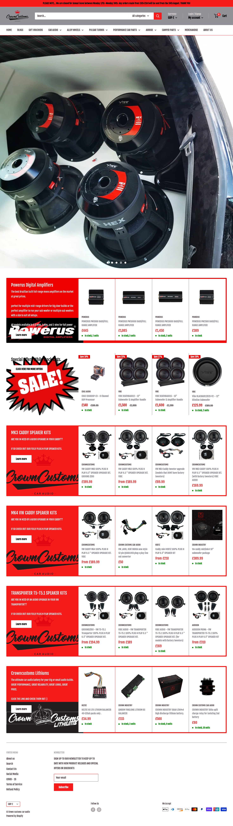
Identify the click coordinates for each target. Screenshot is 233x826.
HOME (9, 30)
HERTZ (157, 622)
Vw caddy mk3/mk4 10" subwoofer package (203, 628)
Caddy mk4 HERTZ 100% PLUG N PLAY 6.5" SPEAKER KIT (169, 628)
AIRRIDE (149, 30)
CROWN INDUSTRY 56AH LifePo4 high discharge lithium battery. (169, 789)
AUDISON (195, 703)
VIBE (120, 469)
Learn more (21, 412)
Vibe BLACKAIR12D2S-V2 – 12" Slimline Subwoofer (205, 475)
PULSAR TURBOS (96, 30)
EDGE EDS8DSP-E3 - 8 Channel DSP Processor (95, 475)
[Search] (158, 16)
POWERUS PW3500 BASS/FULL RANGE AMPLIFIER (95, 401)
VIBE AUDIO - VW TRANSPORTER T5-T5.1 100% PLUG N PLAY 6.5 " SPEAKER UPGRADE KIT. (133, 711)
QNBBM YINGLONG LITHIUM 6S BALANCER (131, 789)
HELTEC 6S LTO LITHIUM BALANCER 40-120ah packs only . (96, 789)
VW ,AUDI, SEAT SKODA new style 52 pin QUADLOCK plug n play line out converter (133, 630)
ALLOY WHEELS (73, 30)
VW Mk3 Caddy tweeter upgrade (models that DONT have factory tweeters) (169, 550)
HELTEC (84, 783)
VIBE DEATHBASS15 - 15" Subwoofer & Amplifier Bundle (169, 475)
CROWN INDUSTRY (199, 622)
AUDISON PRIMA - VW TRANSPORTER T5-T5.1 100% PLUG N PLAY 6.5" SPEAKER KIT (205, 711)
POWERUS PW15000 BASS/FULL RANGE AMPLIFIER (169, 401)
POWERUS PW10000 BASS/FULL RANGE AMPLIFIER (132, 401)
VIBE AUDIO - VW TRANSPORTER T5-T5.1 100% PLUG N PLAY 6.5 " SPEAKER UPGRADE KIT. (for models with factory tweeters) (170, 713)
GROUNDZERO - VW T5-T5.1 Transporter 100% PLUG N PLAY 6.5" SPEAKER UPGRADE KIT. (96, 711)
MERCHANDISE (191, 30)
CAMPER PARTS (169, 30)
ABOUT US (208, 30)
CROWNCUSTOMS (88, 542)
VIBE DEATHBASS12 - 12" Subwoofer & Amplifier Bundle (132, 475)
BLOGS (20, 30)
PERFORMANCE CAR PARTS (125, 30)
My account (194, 17)
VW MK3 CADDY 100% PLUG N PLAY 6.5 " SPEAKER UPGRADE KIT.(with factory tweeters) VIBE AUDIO (207, 552)
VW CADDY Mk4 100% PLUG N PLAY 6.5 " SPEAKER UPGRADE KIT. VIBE (96, 630)
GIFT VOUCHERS (36, 30)
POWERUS (85, 394)
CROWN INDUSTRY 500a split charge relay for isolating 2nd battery (205, 791)
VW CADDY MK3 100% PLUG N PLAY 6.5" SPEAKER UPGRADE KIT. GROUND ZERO (96, 550)
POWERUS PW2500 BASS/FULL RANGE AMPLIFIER (205, 401)
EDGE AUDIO (86, 469)
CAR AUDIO (53, 30)
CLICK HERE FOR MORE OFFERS (29, 446)
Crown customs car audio (129, 622)
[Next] (226, 387)
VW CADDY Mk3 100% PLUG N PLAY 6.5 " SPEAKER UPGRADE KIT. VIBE (133, 550)
